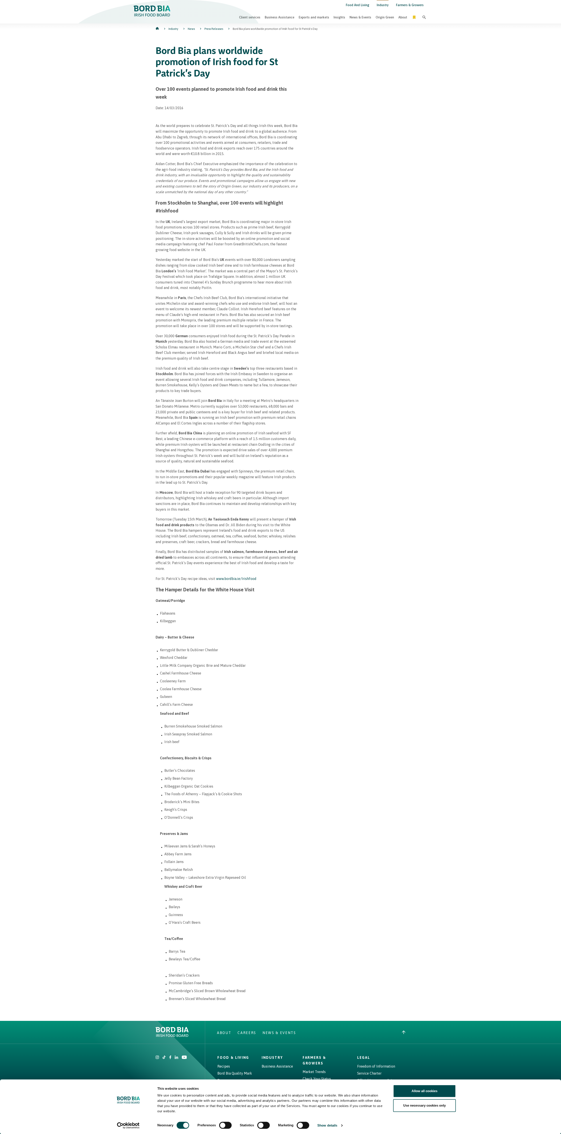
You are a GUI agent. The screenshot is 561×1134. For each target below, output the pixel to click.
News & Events (360, 17)
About (402, 17)
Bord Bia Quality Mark (234, 1073)
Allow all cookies (424, 1091)
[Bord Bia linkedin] (176, 1058)
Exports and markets (314, 17)
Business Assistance (279, 17)
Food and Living (357, 5)
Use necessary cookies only (424, 1105)
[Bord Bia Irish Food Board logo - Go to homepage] (172, 1036)
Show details (327, 1125)
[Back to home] (158, 28)
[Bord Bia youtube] (184, 1058)
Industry (383, 5)
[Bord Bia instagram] (157, 1058)
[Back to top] (403, 1033)
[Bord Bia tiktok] (164, 1058)
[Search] (424, 17)
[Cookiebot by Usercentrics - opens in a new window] (128, 1125)
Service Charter (369, 1073)
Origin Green (385, 17)
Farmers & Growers (410, 5)
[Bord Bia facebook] (170, 1058)
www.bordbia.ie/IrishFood (236, 579)
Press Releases (213, 28)
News (191, 28)
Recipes (223, 1066)
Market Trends (314, 1072)
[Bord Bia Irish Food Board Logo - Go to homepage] (152, 15)
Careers (247, 1033)
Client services (249, 17)
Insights (339, 17)
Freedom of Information (376, 1066)
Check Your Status (317, 1079)
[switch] (225, 1125)
